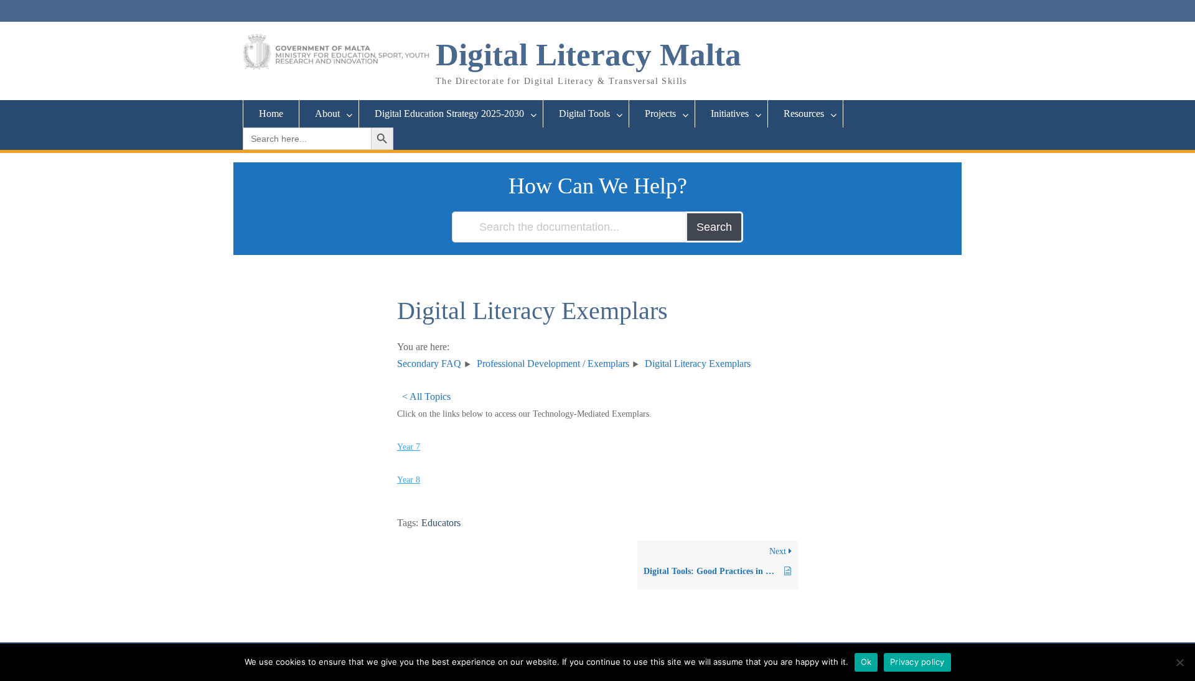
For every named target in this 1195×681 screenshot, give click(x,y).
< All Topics (426, 396)
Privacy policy (917, 662)
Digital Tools (584, 113)
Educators (441, 522)
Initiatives (730, 113)
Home (271, 113)
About (327, 113)
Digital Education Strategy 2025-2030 (449, 113)
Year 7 (408, 447)
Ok (866, 662)
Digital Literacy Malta (588, 54)
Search (714, 227)
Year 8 (408, 479)
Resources (804, 113)
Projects (660, 113)
